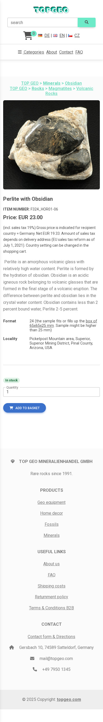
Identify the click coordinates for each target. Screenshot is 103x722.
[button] (31, 52)
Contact (66, 52)
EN (62, 35)
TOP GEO (30, 83)
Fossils (52, 524)
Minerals (52, 535)
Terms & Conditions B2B (51, 607)
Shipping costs (51, 586)
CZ (77, 35)
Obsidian (73, 83)
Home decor (51, 513)
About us (51, 563)
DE (47, 35)
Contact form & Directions (51, 636)
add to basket (27, 408)
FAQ (79, 52)
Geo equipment (51, 502)
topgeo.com (69, 699)
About (51, 52)
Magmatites (60, 88)
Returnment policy (51, 596)
